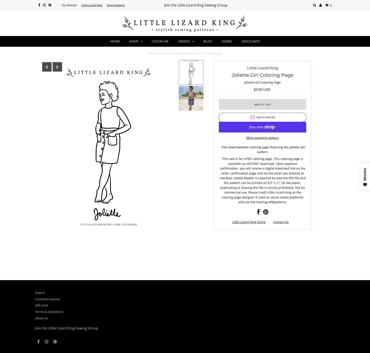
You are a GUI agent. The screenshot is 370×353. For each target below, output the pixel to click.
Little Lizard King (91, 5)
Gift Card (41, 305)
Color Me (160, 41)
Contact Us (281, 222)
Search (40, 293)
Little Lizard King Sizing (249, 222)
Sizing (227, 41)
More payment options (262, 138)
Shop (133, 41)
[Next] (57, 67)
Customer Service (47, 299)
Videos (184, 41)
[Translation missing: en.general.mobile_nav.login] (320, 5)
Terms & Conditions (49, 312)
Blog (207, 41)
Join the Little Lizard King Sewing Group (195, 5)
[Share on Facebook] (258, 213)
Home (115, 41)
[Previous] (47, 67)
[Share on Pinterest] (265, 213)
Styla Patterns (116, 5)
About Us (41, 318)
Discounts (251, 41)
